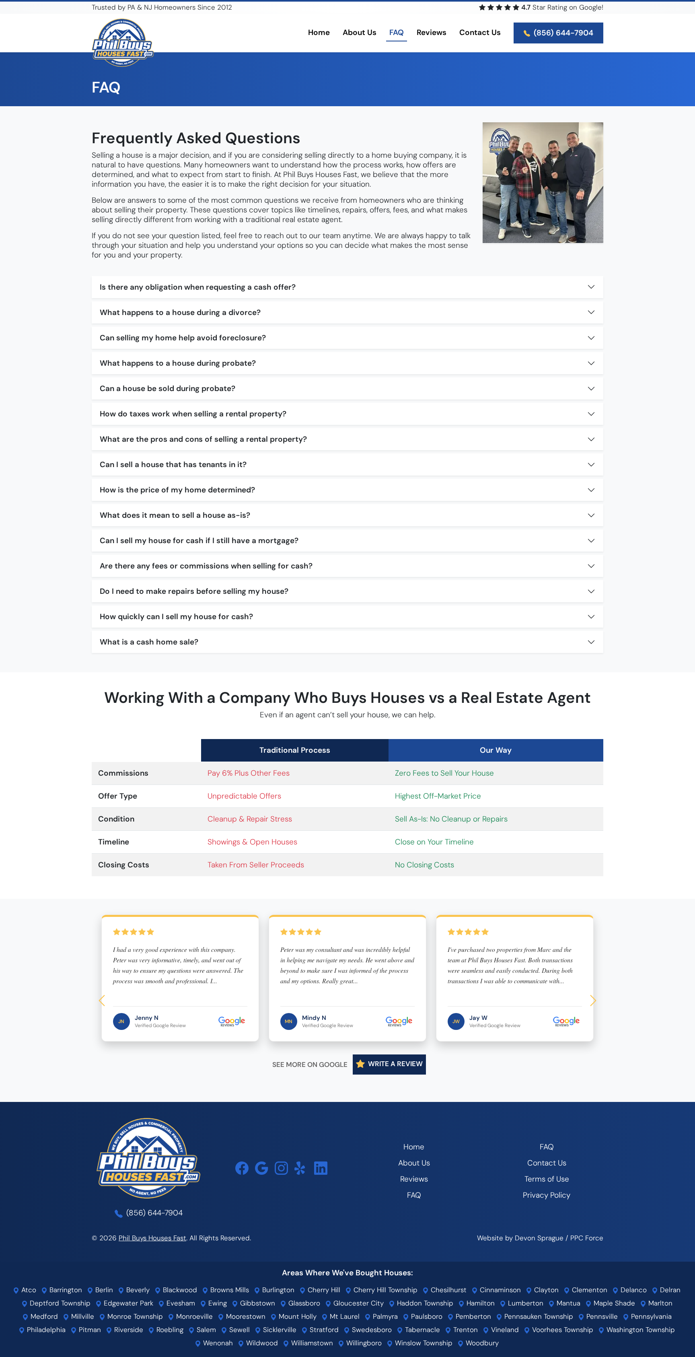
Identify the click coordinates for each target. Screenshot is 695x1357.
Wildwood (261, 1342)
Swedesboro (371, 1329)
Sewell (238, 1329)
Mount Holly (297, 1316)
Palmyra (384, 1316)
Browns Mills (228, 1289)
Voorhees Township (561, 1329)
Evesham (179, 1303)
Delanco (633, 1289)
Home (319, 32)
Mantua (567, 1303)
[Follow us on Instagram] (281, 1168)
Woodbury (481, 1342)
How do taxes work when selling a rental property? (193, 414)
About (359, 32)
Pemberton (472, 1316)
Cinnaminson (499, 1289)
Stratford (323, 1329)
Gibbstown (256, 1303)
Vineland (504, 1329)
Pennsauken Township (537, 1316)
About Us (414, 1163)
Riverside (127, 1329)
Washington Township (640, 1329)
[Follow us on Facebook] (242, 1168)
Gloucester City (357, 1303)
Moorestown (244, 1316)
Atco (27, 1289)
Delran (669, 1289)
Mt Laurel (344, 1316)
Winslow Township (422, 1342)
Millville (81, 1316)
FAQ (396, 32)
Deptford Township (59, 1303)
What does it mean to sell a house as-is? (175, 515)
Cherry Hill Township (384, 1289)
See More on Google (310, 1064)
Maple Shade (613, 1303)
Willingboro (363, 1342)
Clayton (545, 1289)
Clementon (588, 1289)
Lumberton (524, 1303)
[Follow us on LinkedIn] (321, 1168)
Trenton (464, 1329)
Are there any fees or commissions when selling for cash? (206, 566)
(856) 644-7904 (562, 33)
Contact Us (546, 1163)
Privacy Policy (546, 1195)
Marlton (659, 1303)
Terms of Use (546, 1179)
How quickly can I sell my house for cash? (176, 617)
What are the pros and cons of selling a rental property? (203, 439)
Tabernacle (421, 1329)
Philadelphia (45, 1329)
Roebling (168, 1329)
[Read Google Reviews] (261, 1168)
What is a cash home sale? (149, 642)
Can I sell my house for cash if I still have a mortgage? (199, 540)
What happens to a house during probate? (178, 363)
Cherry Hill (323, 1289)
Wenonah (217, 1342)
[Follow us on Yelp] (301, 1168)
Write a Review (394, 1064)
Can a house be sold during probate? (167, 388)
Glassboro (303, 1303)
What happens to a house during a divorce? (180, 312)
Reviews (431, 32)
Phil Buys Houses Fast (152, 1237)
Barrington (64, 1289)
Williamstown (311, 1342)
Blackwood (179, 1289)
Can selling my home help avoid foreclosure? (183, 338)
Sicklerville (278, 1329)
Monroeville (193, 1316)
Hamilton (480, 1303)
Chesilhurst (448, 1289)
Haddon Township (424, 1303)
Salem (205, 1329)
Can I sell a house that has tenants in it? (173, 464)
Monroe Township (134, 1316)
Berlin (103, 1289)
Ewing (216, 1303)
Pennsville (601, 1316)
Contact (480, 32)
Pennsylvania (650, 1316)
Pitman (89, 1329)
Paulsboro (425, 1316)
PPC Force (586, 1237)
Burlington (277, 1289)
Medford (43, 1316)
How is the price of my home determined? (177, 490)
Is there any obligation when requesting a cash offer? (198, 287)
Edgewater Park (127, 1303)
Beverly (137, 1289)
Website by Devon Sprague (520, 1237)
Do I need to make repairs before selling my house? (194, 591)
